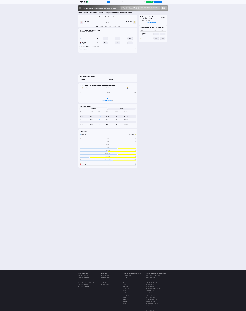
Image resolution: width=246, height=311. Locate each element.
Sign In (164, 1)
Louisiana (125, 279)
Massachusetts (126, 295)
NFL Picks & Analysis (105, 275)
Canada (124, 303)
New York (125, 277)
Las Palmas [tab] (93, 108)
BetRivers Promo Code (150, 301)
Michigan (125, 292)
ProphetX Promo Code (150, 290)
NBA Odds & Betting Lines (83, 277)
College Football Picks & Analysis (107, 279)
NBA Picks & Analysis (105, 277)
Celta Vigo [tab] (122, 108)
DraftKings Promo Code (151, 292)
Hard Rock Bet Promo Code (151, 299)
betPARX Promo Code (150, 297)
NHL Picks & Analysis (105, 284)
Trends (114, 26)
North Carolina (126, 299)
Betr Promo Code (149, 308)
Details (97, 26)
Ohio (124, 293)
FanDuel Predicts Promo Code (152, 282)
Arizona (124, 282)
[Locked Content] (108, 98)
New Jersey (125, 286)
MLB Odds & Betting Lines (83, 284)
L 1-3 (100, 114)
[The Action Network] (84, 2)
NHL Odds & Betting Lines (83, 286)
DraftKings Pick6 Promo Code (152, 303)
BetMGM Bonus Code (150, 277)
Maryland (125, 280)
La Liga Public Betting (107, 100)
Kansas (124, 297)
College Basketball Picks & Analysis (108, 280)
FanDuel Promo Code (150, 293)
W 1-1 (100, 116)
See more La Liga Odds (152, 22)
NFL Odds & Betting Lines (83, 275)
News (102, 26)
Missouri (125, 301)
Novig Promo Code (150, 286)
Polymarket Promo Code (151, 280)
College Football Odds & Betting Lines (86, 279)
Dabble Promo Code (150, 305)
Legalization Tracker (127, 275)
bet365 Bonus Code (150, 279)
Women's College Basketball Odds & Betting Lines (88, 282)
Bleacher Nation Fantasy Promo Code (153, 306)
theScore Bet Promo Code (151, 295)
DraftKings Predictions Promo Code (153, 288)
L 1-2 (100, 119)
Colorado (125, 284)
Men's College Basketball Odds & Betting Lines (88, 280)
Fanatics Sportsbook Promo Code (153, 275)
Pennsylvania (126, 288)
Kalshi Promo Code (150, 284)
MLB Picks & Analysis (105, 282)
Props (110, 26)
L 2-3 (100, 121)
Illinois (124, 290)
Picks (106, 26)
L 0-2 (100, 124)
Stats (119, 26)
